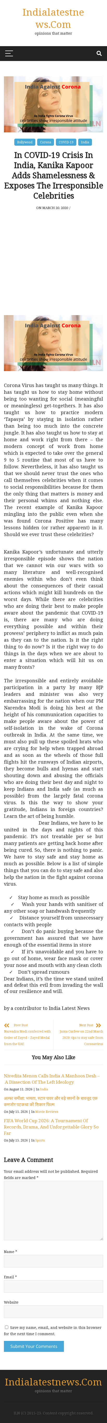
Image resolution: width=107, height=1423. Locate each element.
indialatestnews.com (53, 18)
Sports (40, 1140)
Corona (45, 142)
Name (10, 1251)
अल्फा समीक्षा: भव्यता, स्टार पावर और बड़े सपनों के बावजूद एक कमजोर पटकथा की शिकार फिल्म (51, 1101)
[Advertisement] (53, 260)
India (85, 142)
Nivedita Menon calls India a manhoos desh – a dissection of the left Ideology (52, 1079)
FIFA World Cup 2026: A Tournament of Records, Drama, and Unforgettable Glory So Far (51, 1127)
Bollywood (24, 142)
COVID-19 (66, 142)
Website (11, 1302)
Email (10, 1276)
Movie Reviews (46, 1111)
